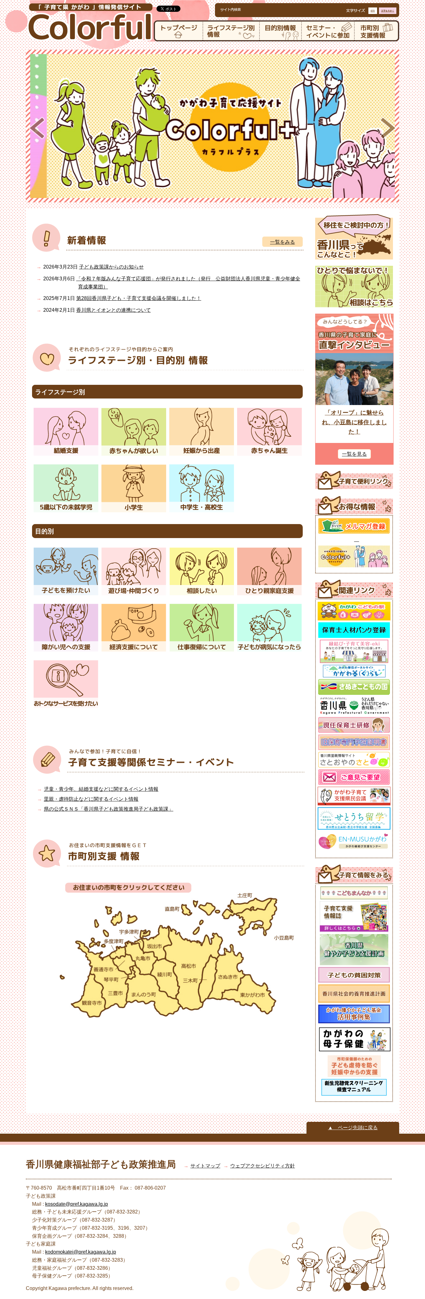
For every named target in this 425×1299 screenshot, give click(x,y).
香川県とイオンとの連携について (113, 310)
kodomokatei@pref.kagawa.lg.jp (80, 1252)
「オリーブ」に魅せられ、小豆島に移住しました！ (354, 422)
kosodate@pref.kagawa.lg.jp (76, 1204)
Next (388, 128)
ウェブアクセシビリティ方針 (262, 1165)
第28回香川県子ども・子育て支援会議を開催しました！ (138, 298)
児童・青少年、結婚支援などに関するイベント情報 (101, 789)
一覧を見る (354, 454)
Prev (37, 128)
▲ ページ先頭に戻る (353, 1127)
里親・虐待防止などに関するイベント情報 (91, 799)
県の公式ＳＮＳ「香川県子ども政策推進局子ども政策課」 (108, 809)
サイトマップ (205, 1165)
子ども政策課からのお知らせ (111, 266)
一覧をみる (282, 242)
